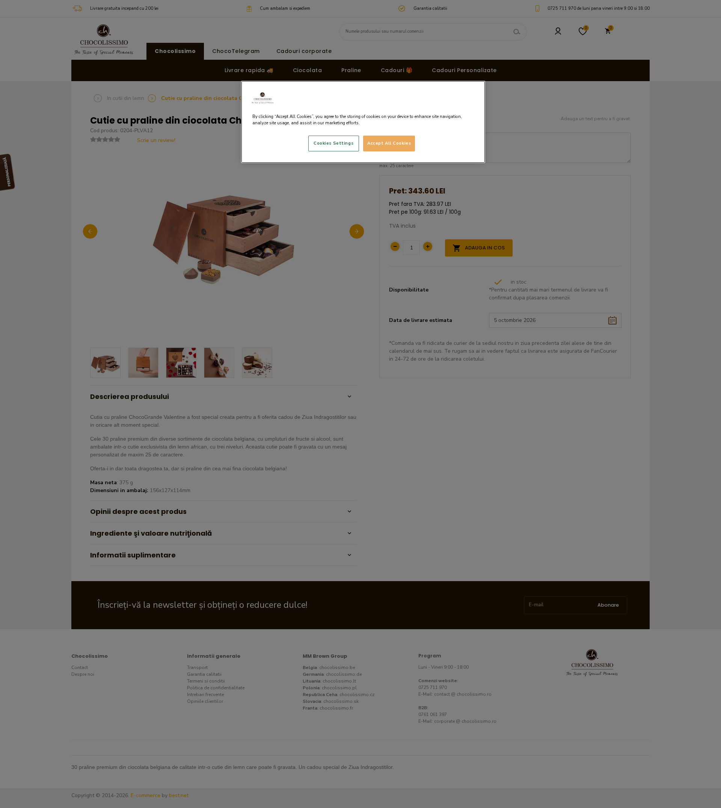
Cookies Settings (333, 143)
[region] (363, 122)
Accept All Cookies (389, 143)
